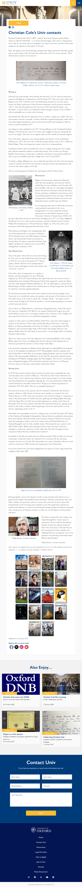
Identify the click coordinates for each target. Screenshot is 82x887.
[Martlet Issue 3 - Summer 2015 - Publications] (60, 611)
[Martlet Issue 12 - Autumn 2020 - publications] (47, 579)
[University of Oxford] (41, 830)
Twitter (13, 27)
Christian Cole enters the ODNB (16, 697)
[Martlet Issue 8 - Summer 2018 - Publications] (47, 595)
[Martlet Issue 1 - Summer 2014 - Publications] (47, 628)
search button (73, 3)
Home (41, 837)
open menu (79, 3)
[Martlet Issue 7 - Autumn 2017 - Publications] (60, 595)
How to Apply (41, 857)
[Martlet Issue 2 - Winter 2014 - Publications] (34, 628)
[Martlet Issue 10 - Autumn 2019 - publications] (21, 595)
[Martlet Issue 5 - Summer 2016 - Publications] (34, 611)
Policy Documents (41, 872)
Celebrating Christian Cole (53, 737)
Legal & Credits (41, 852)
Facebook (9, 27)
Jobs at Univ (41, 862)
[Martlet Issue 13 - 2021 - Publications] (34, 579)
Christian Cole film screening (54, 697)
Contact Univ (41, 842)
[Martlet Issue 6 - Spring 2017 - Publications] (21, 611)
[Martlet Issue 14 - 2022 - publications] (21, 579)
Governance (41, 847)
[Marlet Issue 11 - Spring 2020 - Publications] (60, 579)
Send (41, 813)
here (16, 550)
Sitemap (41, 867)
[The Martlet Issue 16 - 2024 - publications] (47, 562)
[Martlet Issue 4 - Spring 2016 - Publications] (47, 611)
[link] (29, 877)
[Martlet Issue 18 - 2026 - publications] (21, 562)
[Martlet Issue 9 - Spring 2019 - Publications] (34, 595)
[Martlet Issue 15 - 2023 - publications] (60, 562)
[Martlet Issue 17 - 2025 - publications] (34, 562)
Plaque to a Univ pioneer (13, 734)
